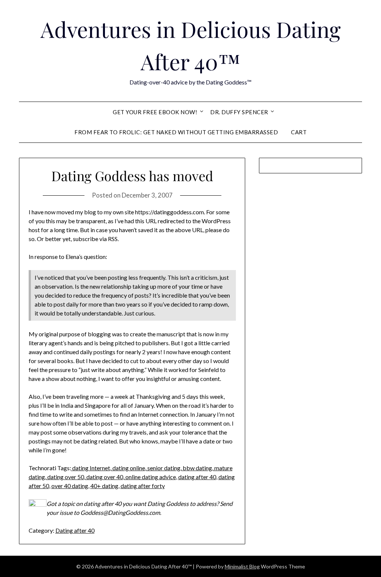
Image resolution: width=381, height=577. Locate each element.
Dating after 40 (75, 530)
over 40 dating (69, 485)
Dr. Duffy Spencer (239, 112)
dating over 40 (104, 476)
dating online (128, 467)
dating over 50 (65, 476)
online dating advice (150, 476)
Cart (299, 132)
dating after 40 (197, 476)
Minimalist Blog (242, 566)
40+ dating (104, 485)
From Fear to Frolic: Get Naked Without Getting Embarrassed (176, 132)
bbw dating (197, 467)
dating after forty (143, 485)
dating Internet (90, 467)
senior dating (163, 467)
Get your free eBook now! (155, 112)
